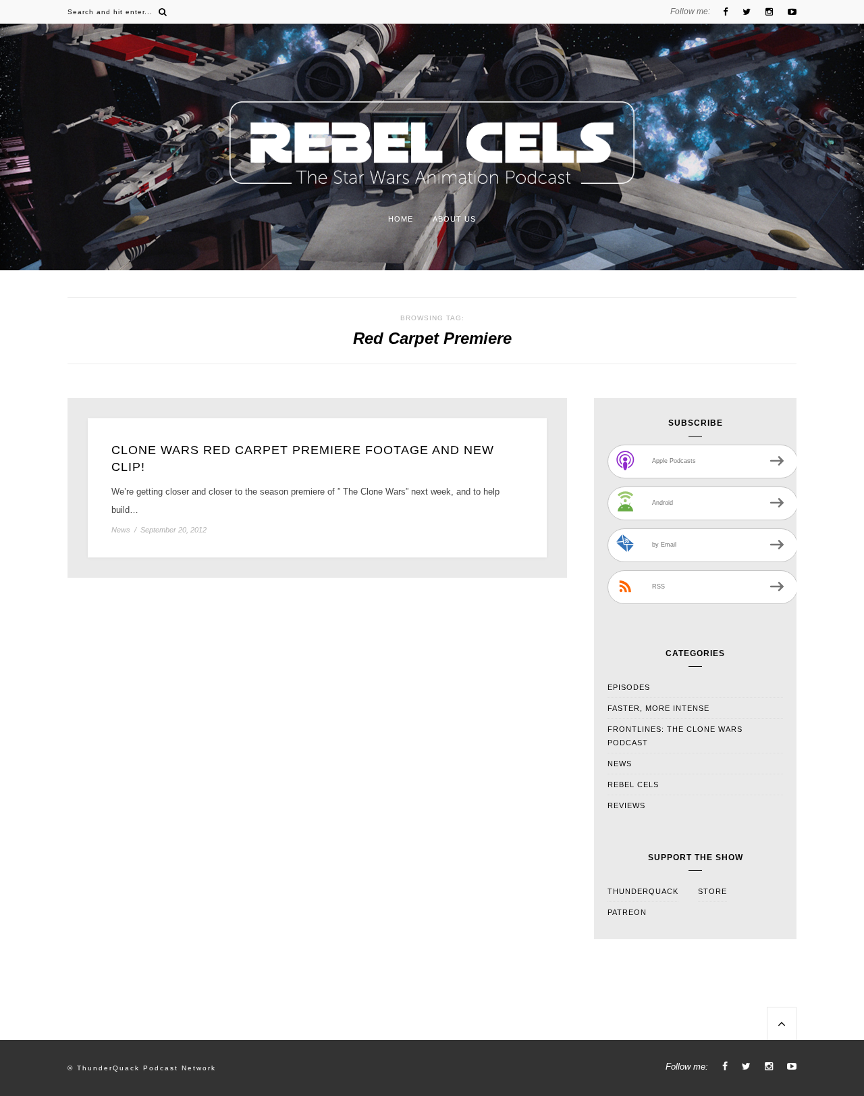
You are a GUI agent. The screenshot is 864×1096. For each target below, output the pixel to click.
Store (712, 891)
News (120, 530)
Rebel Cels (633, 784)
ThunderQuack (643, 891)
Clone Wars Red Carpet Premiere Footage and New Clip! (302, 458)
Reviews (626, 805)
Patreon (627, 912)
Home (400, 219)
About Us (454, 219)
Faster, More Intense (658, 708)
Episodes (629, 687)
